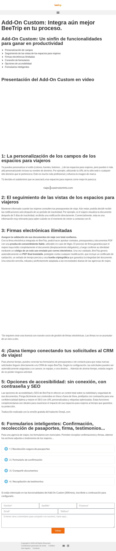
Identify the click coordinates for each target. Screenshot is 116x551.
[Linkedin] (68, 546)
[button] (58, 12)
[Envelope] (64, 546)
